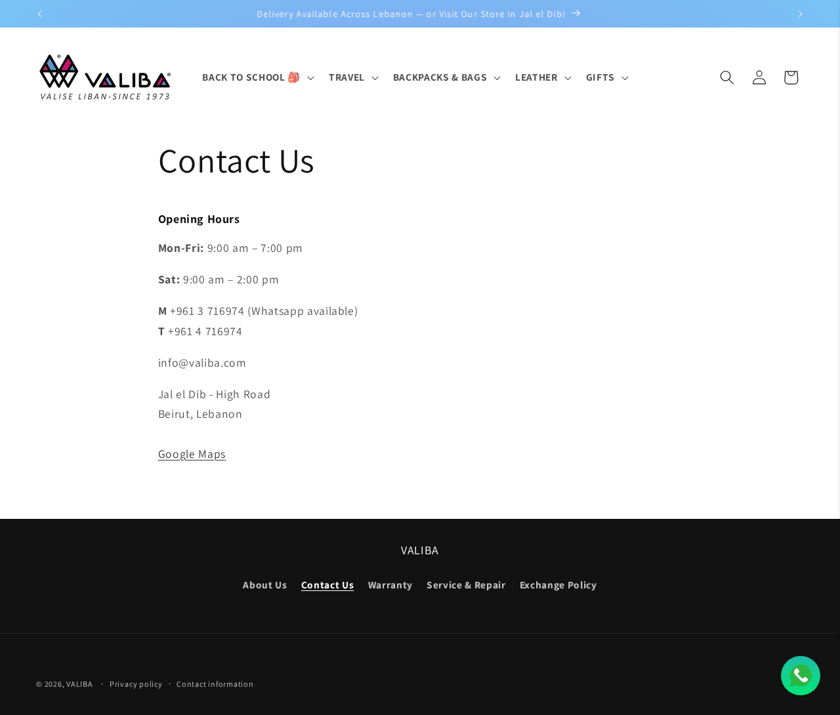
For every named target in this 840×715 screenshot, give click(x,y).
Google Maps (192, 453)
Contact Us (327, 584)
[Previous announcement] (40, 14)
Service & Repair (466, 584)
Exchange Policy (558, 584)
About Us (265, 584)
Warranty (390, 584)
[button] (257, 77)
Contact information (215, 684)
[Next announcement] (800, 14)
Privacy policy (136, 684)
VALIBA (79, 684)
